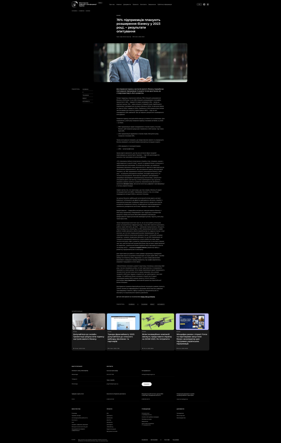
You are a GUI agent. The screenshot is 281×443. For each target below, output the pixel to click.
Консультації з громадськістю (147, 414)
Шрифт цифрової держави (80, 424)
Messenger (75, 374)
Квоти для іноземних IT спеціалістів (148, 424)
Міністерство (76, 409)
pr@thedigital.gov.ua (112, 383)
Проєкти (135, 4)
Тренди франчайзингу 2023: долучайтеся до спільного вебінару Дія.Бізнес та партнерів (121, 337)
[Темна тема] (204, 4)
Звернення (152, 4)
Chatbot (146, 384)
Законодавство (181, 417)
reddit (85, 98)
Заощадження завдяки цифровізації (78, 429)
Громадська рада (147, 419)
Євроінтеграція (111, 429)
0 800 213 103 (110, 399)
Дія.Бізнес (110, 417)
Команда (74, 413)
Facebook (145, 439)
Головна (74, 10)
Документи (127, 4)
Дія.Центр (109, 422)
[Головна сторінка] (75, 4)
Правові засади (76, 415)
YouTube (167, 439)
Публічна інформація (165, 4)
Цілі (73, 422)
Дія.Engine (110, 424)
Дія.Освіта (109, 415)
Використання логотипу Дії (80, 426)
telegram (86, 95)
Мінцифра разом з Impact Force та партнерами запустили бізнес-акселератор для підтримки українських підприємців (192, 339)
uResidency (110, 426)
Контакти (143, 4)
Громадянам (146, 409)
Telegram (74, 379)
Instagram (154, 439)
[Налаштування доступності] (207, 4)
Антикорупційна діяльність (80, 417)
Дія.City (109, 420)
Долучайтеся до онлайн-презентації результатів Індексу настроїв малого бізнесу (88, 336)
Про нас (112, 4)
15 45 (73, 399)
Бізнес (88, 10)
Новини (119, 4)
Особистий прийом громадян (150, 417)
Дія (108, 413)
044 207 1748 (110, 374)
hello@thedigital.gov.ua (148, 374)
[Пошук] (199, 4)
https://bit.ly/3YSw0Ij (148, 296)
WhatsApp (75, 383)
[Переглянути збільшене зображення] (140, 62)
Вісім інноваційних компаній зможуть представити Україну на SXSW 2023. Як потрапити (157, 336)
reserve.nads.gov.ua (182, 399)
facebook (85, 89)
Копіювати (86, 101)
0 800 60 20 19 (146, 399)
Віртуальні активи (112, 431)
